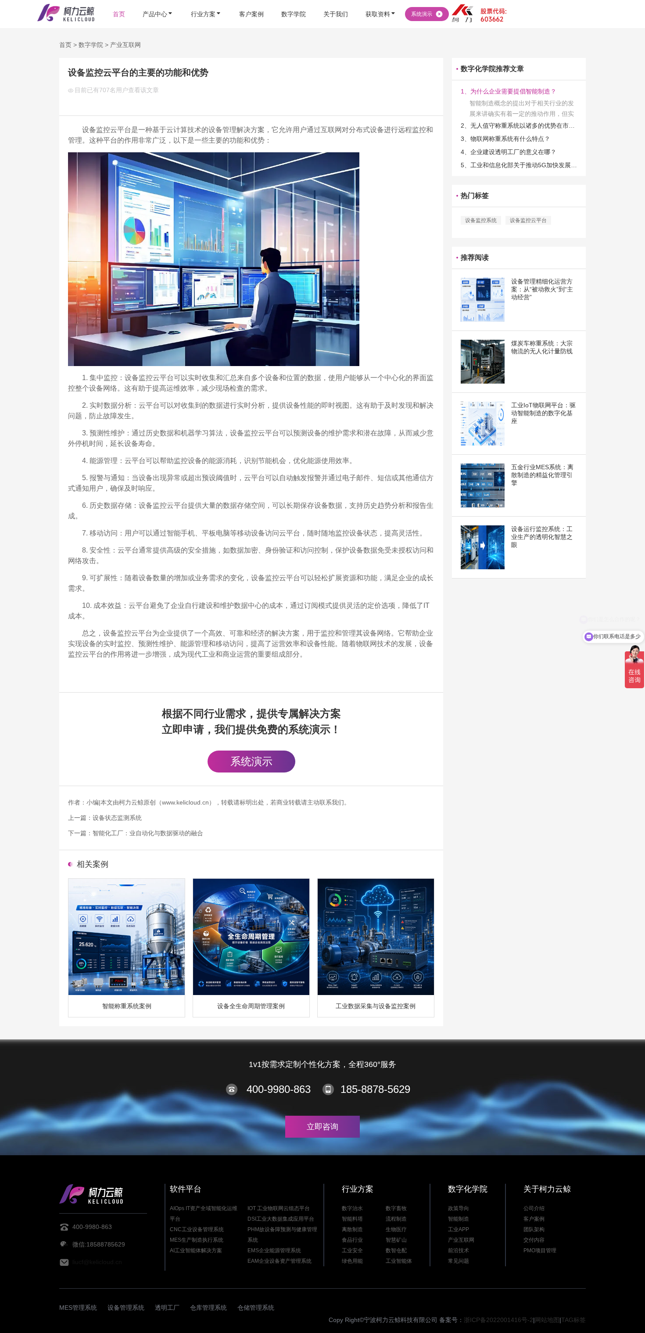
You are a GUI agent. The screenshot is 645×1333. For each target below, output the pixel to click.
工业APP (458, 1229)
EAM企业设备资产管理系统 (279, 1261)
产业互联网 (125, 44)
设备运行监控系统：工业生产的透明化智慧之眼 (542, 536)
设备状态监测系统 (117, 817)
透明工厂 (167, 1307)
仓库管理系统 (208, 1307)
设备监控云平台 (528, 220)
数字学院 (91, 44)
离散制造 (352, 1229)
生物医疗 (396, 1229)
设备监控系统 (481, 220)
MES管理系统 (78, 1307)
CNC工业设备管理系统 (197, 1229)
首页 (65, 44)
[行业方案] (206, 1)
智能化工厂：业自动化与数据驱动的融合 (148, 833)
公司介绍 (534, 1208)
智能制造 (458, 1219)
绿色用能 (352, 1261)
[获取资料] (381, 1)
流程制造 (396, 1219)
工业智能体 (399, 1261)
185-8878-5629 (375, 1089)
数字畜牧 (396, 1208)
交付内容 (534, 1240)
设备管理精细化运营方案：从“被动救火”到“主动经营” (542, 289)
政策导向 (458, 1208)
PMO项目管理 (539, 1250)
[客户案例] (251, 1)
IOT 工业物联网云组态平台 (278, 1208)
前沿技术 (458, 1250)
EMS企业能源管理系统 (274, 1250)
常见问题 (458, 1261)
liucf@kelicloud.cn (97, 1261)
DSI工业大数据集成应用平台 (280, 1219)
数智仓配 (396, 1250)
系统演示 (251, 761)
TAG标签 (573, 1319)
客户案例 (534, 1219)
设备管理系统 (126, 1307)
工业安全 (352, 1250)
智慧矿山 (396, 1240)
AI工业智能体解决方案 (196, 1250)
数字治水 (352, 1208)
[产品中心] (158, 1)
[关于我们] (335, 1)
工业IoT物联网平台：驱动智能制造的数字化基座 (543, 413)
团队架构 (534, 1229)
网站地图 (547, 1319)
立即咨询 (322, 1126)
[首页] (119, 1)
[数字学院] (293, 1)
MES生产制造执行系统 (196, 1240)
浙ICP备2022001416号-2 (498, 1319)
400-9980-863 (279, 1089)
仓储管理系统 (255, 1307)
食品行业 (352, 1240)
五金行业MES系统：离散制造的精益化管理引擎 (542, 474)
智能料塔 (352, 1219)
